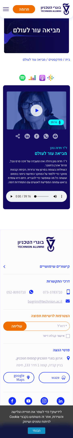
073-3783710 (52, 292)
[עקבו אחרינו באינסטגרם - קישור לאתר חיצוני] (44, 401)
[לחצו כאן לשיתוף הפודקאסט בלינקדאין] (27, 136)
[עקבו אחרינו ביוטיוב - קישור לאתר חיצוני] (28, 401)
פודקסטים (55, 59)
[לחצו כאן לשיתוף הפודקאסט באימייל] (55, 137)
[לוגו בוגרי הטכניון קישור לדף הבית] (55, 9)
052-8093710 (16, 292)
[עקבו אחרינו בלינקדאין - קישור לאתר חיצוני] (60, 401)
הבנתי (36, 430)
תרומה (24, 9)
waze (55, 377)
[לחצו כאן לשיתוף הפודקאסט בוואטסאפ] (46, 137)
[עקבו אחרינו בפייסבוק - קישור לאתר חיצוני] (12, 401)
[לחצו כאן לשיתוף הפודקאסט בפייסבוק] (36, 136)
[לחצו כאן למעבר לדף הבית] (37, 239)
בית (67, 59)
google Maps (19, 377)
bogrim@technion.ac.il (45, 301)
